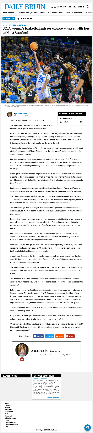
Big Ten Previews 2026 (25, 19)
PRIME (85, 13)
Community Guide (11, 425)
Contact (8, 405)
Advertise (67, 7)
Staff (6, 414)
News (5, 13)
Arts (16, 13)
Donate (74, 7)
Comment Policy (11, 422)
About (7, 403)
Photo (37, 13)
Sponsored (9, 412)
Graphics (69, 13)
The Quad (29, 13)
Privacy (7, 420)
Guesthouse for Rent (40, 379)
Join (6, 427)
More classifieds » (53, 398)
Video (42, 13)
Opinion (22, 13)
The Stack (78, 13)
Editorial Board (10, 418)
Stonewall (8, 416)
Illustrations (51, 13)
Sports (11, 13)
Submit (81, 7)
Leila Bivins (21, 114)
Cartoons (61, 13)
